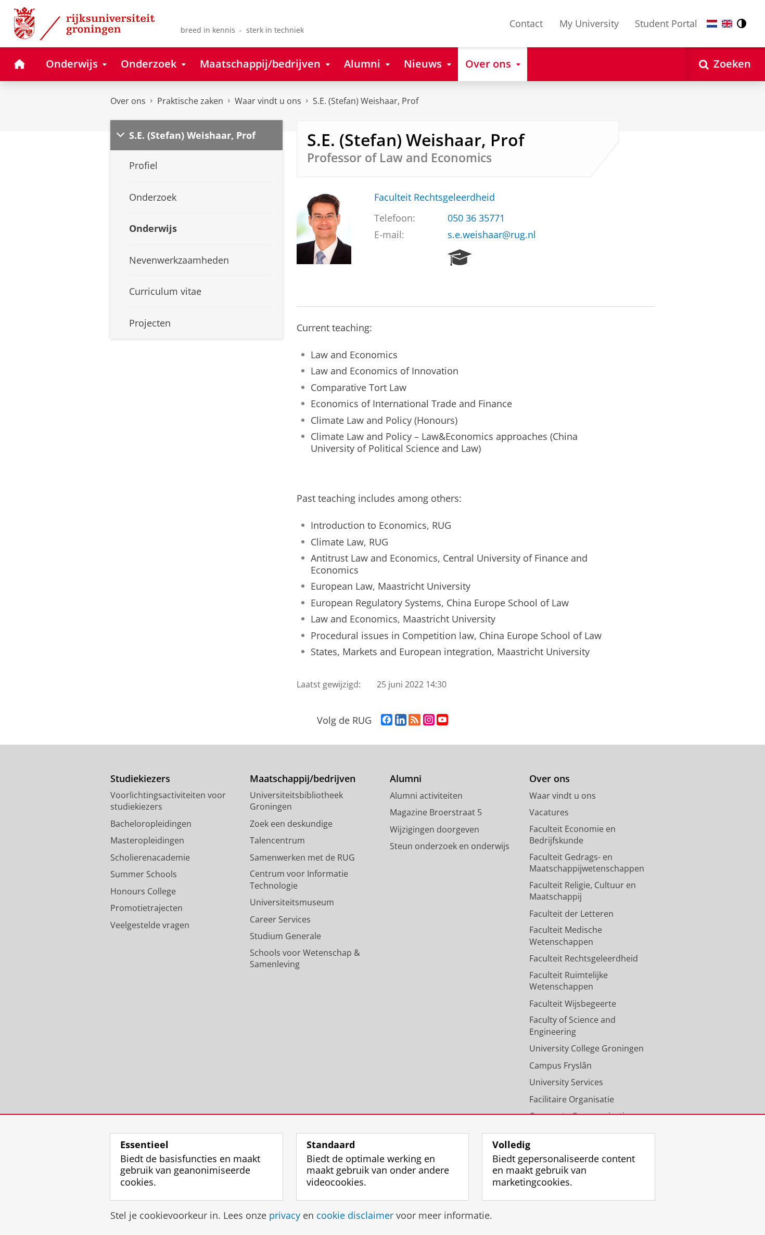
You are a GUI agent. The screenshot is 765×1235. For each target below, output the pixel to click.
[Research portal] (460, 258)
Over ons (128, 101)
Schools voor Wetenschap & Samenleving (305, 958)
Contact (526, 23)
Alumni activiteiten (426, 795)
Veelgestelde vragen (149, 925)
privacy (284, 1215)
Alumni (406, 779)
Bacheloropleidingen (151, 823)
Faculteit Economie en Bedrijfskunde (572, 835)
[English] (727, 24)
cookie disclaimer (354, 1215)
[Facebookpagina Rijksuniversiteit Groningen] (386, 720)
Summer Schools (143, 874)
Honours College (143, 891)
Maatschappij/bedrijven (302, 779)
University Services (566, 1082)
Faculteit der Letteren (571, 913)
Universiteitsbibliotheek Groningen (296, 801)
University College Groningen (586, 1048)
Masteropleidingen (147, 840)
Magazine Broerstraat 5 (436, 812)
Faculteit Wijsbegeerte (572, 1003)
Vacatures (549, 812)
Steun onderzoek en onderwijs (449, 846)
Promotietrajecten (146, 908)
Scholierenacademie (150, 857)
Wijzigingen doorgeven (434, 829)
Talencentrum (277, 840)
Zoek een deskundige (291, 823)
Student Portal (666, 23)
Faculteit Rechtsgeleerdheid (434, 197)
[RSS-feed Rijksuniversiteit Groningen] (414, 720)
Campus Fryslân (560, 1065)
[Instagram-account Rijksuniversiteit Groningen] (429, 720)
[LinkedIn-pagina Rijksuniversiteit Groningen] (400, 720)
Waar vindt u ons (268, 101)
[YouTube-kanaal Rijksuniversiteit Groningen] (442, 720)
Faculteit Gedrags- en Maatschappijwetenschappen (586, 863)
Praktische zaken (190, 101)
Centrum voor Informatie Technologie (299, 879)
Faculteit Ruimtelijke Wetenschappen (568, 981)
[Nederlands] (712, 24)
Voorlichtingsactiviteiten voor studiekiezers (168, 801)
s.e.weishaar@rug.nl (492, 235)
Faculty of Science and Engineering (572, 1025)
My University (589, 23)
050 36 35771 (476, 218)
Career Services (280, 919)
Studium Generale (285, 936)
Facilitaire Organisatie (571, 1099)
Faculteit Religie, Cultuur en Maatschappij (582, 891)
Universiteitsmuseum (292, 902)
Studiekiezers (140, 779)
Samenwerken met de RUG (302, 857)
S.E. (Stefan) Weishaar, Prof (365, 101)
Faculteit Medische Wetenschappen (565, 935)
